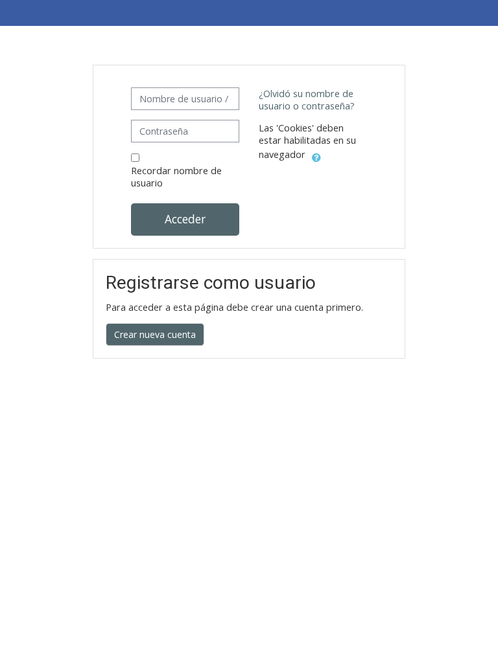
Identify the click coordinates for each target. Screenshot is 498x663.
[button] (316, 155)
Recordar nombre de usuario (176, 176)
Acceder (185, 219)
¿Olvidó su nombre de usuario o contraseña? (307, 99)
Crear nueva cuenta (155, 334)
